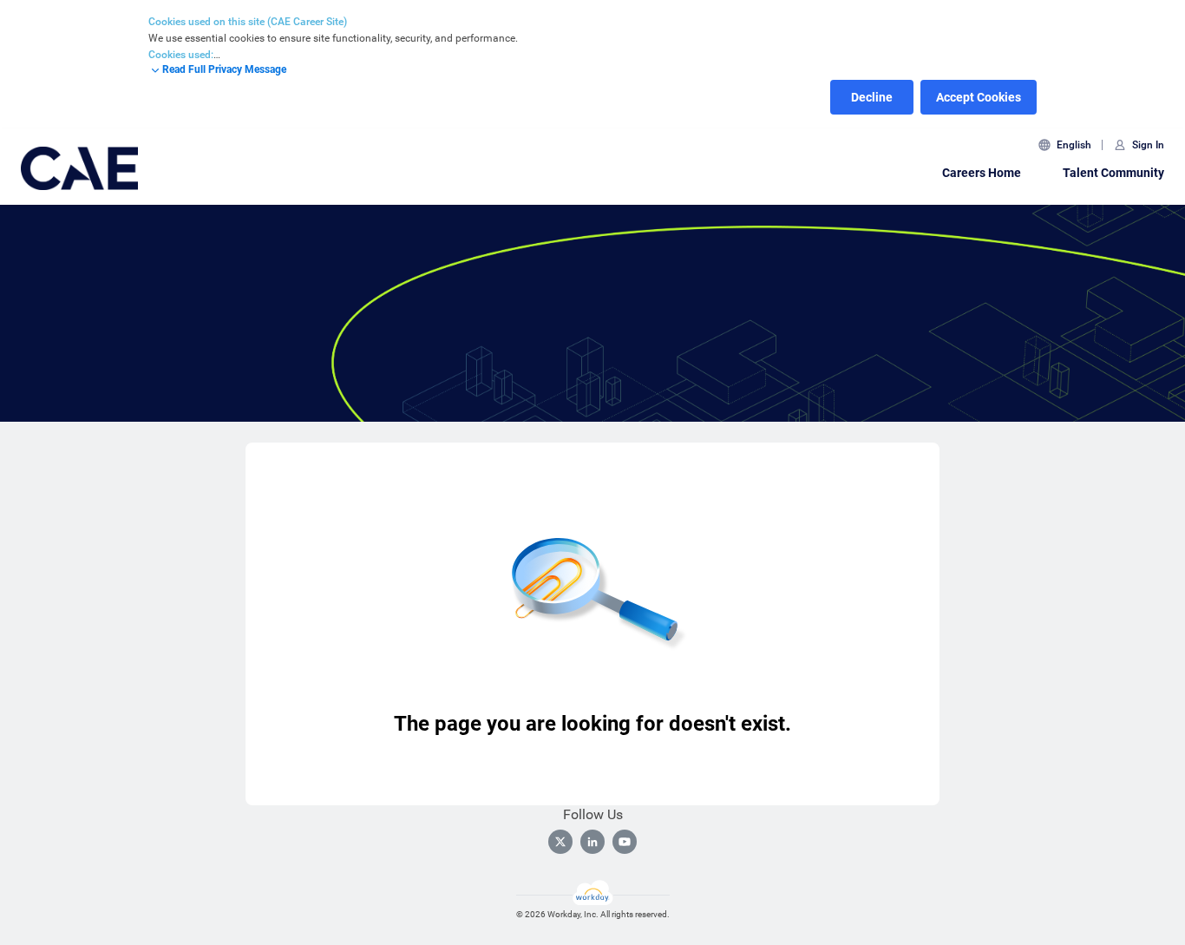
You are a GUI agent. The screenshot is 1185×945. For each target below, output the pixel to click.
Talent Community (1113, 173)
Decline (872, 97)
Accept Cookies (978, 97)
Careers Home (981, 173)
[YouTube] (624, 842)
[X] (560, 842)
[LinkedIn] (592, 842)
